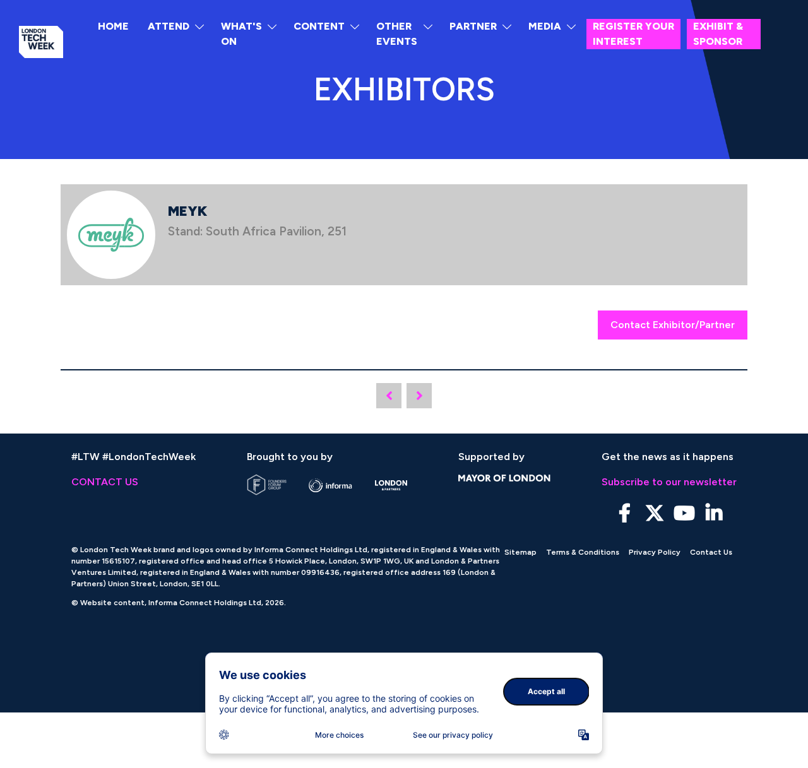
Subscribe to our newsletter (669, 482)
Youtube (684, 513)
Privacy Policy (654, 552)
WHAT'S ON (241, 33)
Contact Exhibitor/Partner (672, 325)
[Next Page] (419, 395)
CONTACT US (104, 482)
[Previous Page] (388, 395)
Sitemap (520, 552)
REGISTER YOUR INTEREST (633, 33)
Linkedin (713, 513)
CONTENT (319, 26)
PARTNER (473, 26)
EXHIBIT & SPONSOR (718, 33)
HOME (113, 26)
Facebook (624, 513)
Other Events (396, 33)
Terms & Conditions (582, 552)
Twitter (654, 513)
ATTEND (168, 26)
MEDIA (544, 26)
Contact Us (711, 552)
